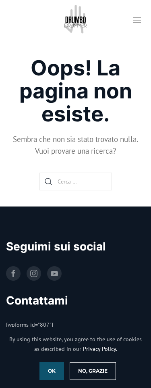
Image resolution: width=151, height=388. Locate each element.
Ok (52, 371)
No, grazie (93, 371)
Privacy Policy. (100, 349)
